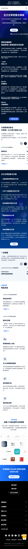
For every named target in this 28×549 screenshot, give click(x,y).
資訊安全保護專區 (14, 492)
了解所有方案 (14, 119)
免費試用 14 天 (14, 477)
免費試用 (14, 30)
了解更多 (3, 164)
